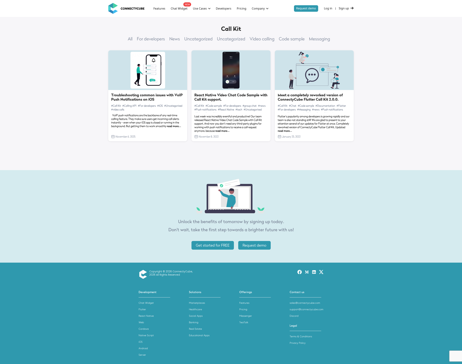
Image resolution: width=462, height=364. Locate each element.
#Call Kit (116, 105)
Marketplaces (197, 302)
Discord (294, 315)
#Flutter (341, 105)
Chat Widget (179, 8)
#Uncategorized (173, 105)
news (174, 38)
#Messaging (304, 109)
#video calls (117, 109)
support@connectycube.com (306, 309)
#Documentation (325, 105)
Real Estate (195, 328)
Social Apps (196, 315)
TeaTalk (243, 322)
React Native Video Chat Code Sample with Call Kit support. (230, 97)
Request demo (306, 8)
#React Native (226, 109)
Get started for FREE (213, 245)
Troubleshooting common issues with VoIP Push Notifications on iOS (147, 97)
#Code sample (214, 105)
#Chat (292, 105)
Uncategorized (198, 38)
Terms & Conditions (301, 336)
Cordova (144, 328)
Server (142, 354)
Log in (328, 8)
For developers (151, 38)
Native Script (146, 335)
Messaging (319, 38)
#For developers (147, 105)
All (130, 38)
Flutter (142, 309)
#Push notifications (205, 109)
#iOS (160, 105)
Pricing (241, 8)
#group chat (250, 105)
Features (159, 8)
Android (143, 348)
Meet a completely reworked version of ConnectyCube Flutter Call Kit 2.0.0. (310, 97)
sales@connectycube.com (305, 302)
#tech (239, 109)
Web (141, 322)
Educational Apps (199, 335)
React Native (146, 315)
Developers (223, 8)
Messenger (245, 315)
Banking (193, 322)
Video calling (262, 38)
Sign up (344, 8)
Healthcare (195, 309)
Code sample (292, 38)
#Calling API (129, 105)
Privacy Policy (298, 343)
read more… (174, 126)
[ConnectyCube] (144, 274)
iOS (141, 341)
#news (261, 105)
